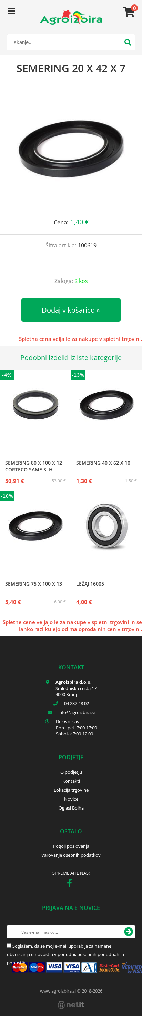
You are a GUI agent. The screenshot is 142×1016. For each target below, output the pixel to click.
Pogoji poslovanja (71, 846)
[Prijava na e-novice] (128, 931)
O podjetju (71, 772)
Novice (71, 799)
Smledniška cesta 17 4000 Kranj (76, 691)
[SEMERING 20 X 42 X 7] (71, 149)
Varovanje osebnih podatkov (71, 855)
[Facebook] (71, 884)
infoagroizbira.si (76, 712)
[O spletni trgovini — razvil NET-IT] (71, 1005)
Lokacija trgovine (71, 790)
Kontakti (71, 781)
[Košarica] (128, 12)
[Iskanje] (127, 43)
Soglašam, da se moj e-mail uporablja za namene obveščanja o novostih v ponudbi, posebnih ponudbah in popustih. (65, 954)
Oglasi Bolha (71, 808)
